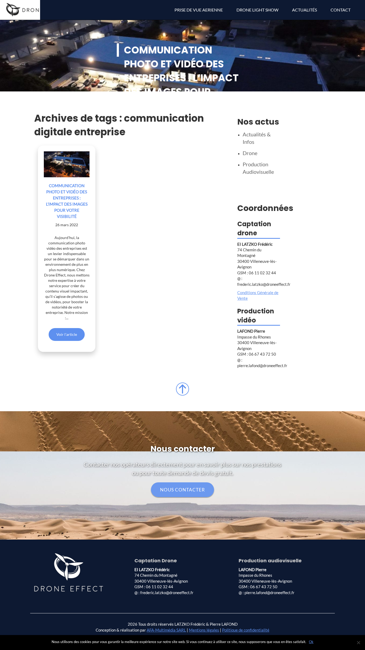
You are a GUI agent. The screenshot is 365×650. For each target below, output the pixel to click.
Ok (311, 642)
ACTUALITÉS (304, 9)
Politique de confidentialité (245, 630)
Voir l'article (66, 334)
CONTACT (341, 9)
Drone (250, 153)
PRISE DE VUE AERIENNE (198, 9)
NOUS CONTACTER (182, 490)
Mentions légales (204, 630)
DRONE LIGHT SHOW (257, 9)
